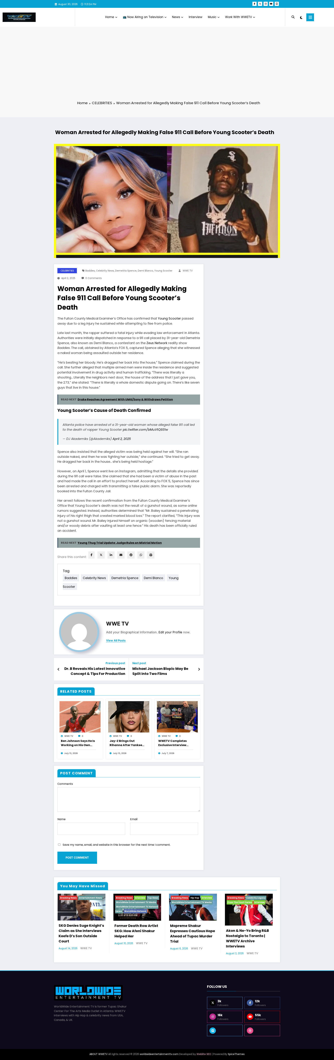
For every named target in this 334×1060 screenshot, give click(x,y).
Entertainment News (90, 897)
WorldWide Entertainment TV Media (136, 902)
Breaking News (68, 897)
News (176, 17)
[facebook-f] (254, 4)
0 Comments (93, 278)
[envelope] (121, 555)
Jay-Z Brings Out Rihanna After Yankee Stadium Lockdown (126, 743)
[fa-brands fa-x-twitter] (260, 4)
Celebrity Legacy (255, 897)
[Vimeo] (225, 1030)
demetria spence (126, 270)
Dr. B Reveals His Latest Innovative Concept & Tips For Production (94, 671)
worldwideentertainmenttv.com (159, 1054)
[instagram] (266, 4)
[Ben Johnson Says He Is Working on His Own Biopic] (80, 717)
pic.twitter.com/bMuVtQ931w (145, 429)
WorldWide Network (135, 911)
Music (212, 17)
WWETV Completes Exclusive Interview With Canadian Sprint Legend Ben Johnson (174, 743)
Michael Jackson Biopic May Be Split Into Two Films (160, 671)
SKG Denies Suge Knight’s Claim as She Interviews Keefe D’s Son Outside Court (81, 933)
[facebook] (91, 555)
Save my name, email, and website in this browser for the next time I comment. (116, 845)
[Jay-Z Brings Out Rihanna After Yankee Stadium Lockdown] (128, 717)
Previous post (115, 663)
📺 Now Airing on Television (143, 17)
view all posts (116, 640)
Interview (195, 17)
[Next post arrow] (199, 669)
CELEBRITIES (67, 270)
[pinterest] (131, 555)
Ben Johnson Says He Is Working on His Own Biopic (78, 743)
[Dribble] (262, 1030)
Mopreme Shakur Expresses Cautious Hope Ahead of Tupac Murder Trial (192, 933)
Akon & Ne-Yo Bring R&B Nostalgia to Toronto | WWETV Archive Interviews (247, 938)
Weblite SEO (204, 1054)
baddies (90, 270)
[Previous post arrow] (58, 669)
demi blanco (145, 270)
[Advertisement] (167, 71)
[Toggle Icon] (310, 17)
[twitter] (101, 555)
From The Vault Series (240, 902)
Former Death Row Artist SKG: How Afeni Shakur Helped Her (136, 931)
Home (109, 17)
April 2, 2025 (122, 439)
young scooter (163, 270)
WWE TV (188, 270)
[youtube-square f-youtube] (277, 4)
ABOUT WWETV (98, 1054)
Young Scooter (169, 318)
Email (133, 819)
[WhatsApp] (140, 555)
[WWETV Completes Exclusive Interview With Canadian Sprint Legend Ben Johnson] (177, 717)
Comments (65, 784)
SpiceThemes (236, 1054)
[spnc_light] (301, 17)
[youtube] (271, 4)
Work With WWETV (238, 17)
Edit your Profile (170, 632)
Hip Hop (194, 897)
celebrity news (105, 270)
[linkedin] (111, 555)
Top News (153, 897)
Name (61, 819)
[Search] (293, 17)
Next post (139, 663)
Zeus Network (156, 343)
